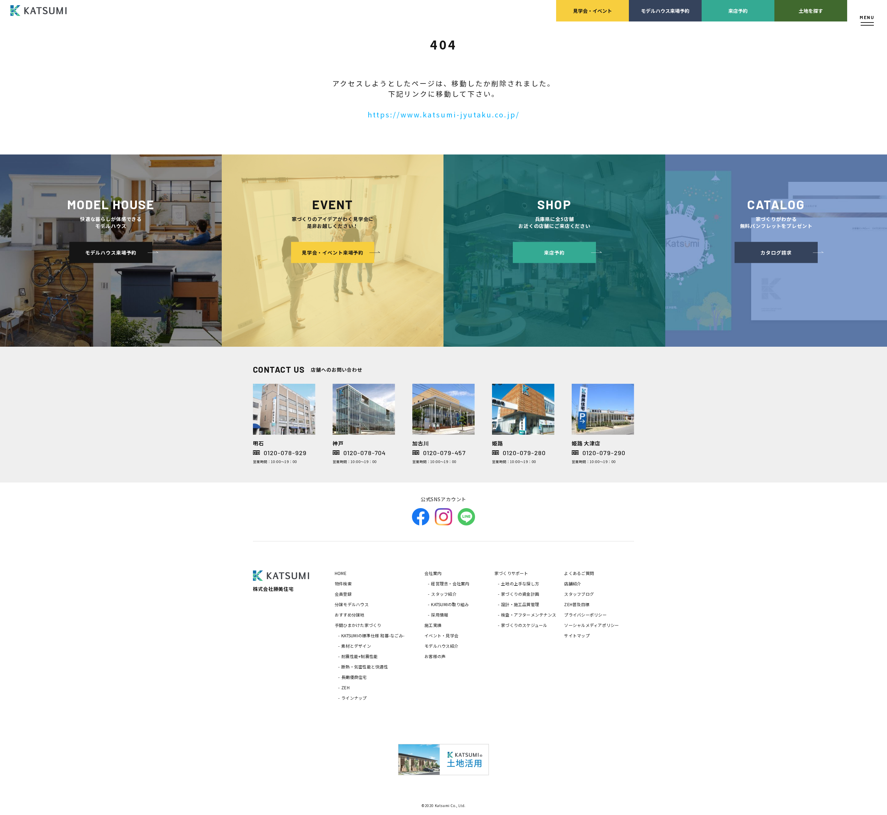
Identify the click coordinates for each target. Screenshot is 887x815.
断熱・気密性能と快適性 (364, 667)
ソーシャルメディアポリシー (591, 625)
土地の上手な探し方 (520, 583)
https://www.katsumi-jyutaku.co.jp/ (444, 114)
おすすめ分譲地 (350, 615)
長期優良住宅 (354, 677)
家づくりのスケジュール (524, 625)
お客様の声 (435, 656)
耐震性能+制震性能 (359, 656)
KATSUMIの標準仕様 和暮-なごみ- (372, 635)
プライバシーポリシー (585, 615)
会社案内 (432, 573)
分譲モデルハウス (352, 604)
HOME (340, 573)
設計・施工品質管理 (520, 604)
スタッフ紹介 (443, 594)
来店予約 (738, 11)
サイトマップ (576, 635)
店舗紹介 (572, 583)
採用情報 (439, 615)
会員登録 (343, 594)
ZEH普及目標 (576, 604)
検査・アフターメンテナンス (528, 615)
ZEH (345, 687)
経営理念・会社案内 (450, 583)
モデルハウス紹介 (441, 646)
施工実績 (432, 625)
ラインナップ (354, 698)
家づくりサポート (511, 573)
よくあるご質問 (579, 573)
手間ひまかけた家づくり (358, 625)
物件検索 (343, 583)
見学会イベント (592, 11)
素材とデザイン (356, 646)
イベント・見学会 (441, 635)
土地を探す (810, 11)
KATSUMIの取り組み (450, 604)
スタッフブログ (579, 594)
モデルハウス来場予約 (665, 11)
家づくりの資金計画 (520, 594)
